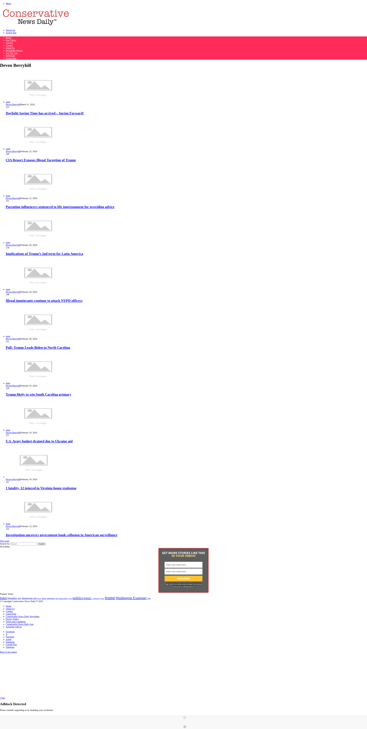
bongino (12, 598)
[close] (184, 717)
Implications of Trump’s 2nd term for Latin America (44, 254)
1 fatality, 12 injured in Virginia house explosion (41, 488)
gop (35, 598)
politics (78, 598)
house (44, 598)
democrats (27, 598)
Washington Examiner (131, 598)
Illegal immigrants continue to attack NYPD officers (44, 300)
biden (3, 598)
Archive (9, 43)
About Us (10, 48)
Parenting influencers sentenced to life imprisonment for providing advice (60, 207)
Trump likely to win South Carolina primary (38, 394)
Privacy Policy (12, 619)
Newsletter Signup (14, 50)
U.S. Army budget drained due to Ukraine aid (39, 441)
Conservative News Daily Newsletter (22, 616)
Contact (9, 45)
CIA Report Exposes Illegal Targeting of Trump (41, 160)
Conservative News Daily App (20, 624)
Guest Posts (11, 58)
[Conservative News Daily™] (36, 25)
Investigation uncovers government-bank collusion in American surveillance (61, 535)
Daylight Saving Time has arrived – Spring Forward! (45, 113)
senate (102, 598)
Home (8, 37)
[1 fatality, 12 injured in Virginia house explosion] (34, 477)
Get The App (12, 53)
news (70, 598)
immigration (51, 598)
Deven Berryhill (13, 104)
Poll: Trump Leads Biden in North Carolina (38, 347)
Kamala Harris (63, 598)
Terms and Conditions (16, 621)
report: (87, 598)
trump (110, 597)
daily (19, 598)
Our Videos (11, 40)
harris (39, 598)
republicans (96, 598)
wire (149, 598)
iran (56, 598)
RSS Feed (10, 55)
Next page (4, 541)
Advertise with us (14, 627)
